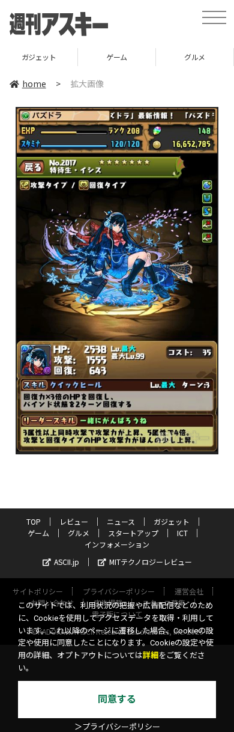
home (34, 84)
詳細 (150, 655)
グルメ (194, 57)
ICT (182, 533)
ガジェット (39, 57)
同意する (117, 699)
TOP (33, 521)
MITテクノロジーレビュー (150, 562)
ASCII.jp (66, 562)
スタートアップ (133, 533)
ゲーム (116, 57)
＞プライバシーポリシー (117, 726)
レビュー (73, 521)
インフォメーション (117, 544)
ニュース (121, 521)
